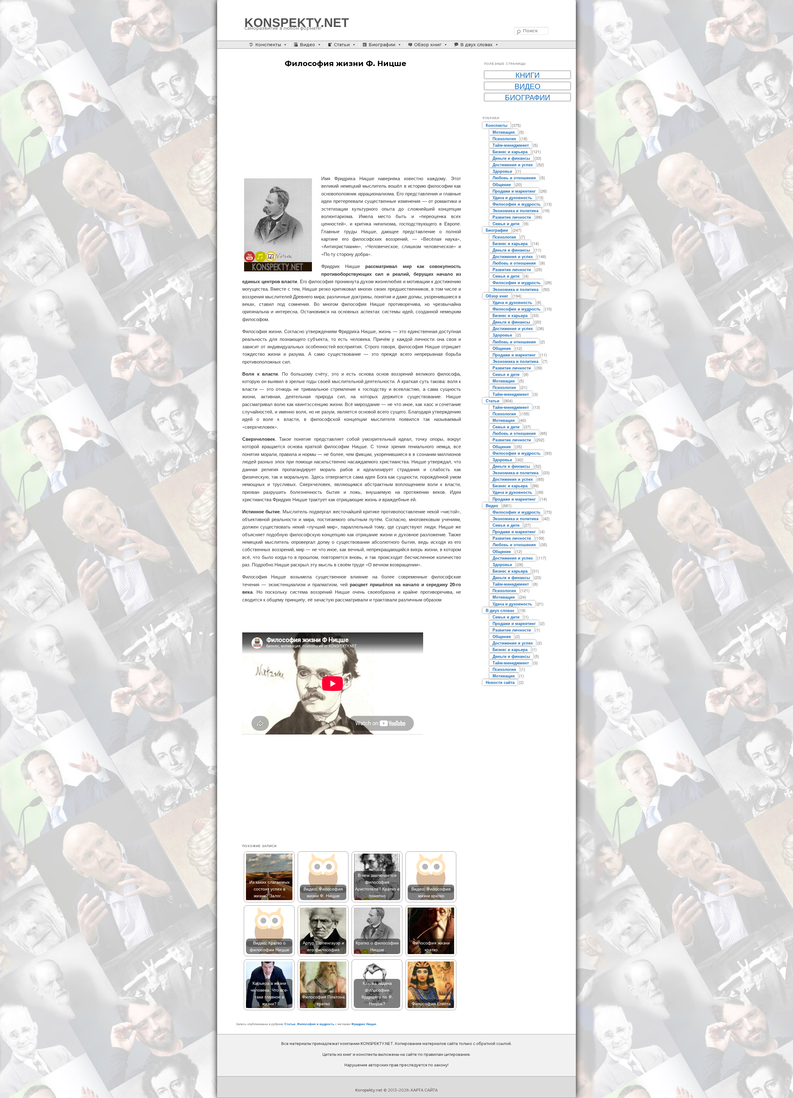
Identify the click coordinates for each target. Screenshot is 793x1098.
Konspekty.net (369, 1090)
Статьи (342, 44)
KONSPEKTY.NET (296, 22)
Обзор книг (427, 44)
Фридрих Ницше (363, 1024)
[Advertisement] (351, 121)
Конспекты (268, 44)
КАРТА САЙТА (424, 1090)
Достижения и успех (513, 164)
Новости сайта (500, 682)
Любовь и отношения (514, 178)
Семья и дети (506, 223)
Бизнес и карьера (510, 151)
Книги (527, 74)
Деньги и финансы (511, 158)
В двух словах (476, 44)
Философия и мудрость (315, 1024)
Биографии (382, 44)
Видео (307, 44)
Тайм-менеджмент (511, 145)
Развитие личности (512, 217)
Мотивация (504, 132)
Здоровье (502, 171)
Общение (502, 184)
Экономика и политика (515, 210)
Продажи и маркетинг (514, 191)
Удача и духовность (512, 197)
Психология (504, 138)
